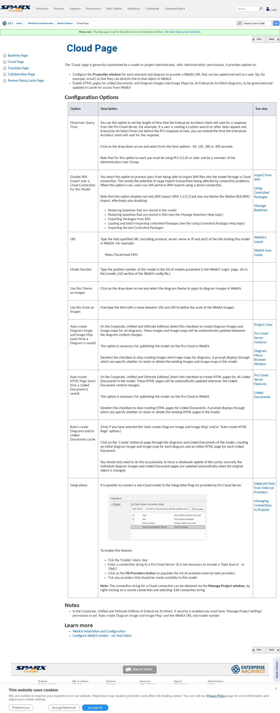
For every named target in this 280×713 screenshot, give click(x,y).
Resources (93, 8)
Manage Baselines (261, 208)
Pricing (58, 8)
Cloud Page (16, 62)
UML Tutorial (114, 8)
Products (41, 8)
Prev (259, 39)
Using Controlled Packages (261, 193)
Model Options (65, 23)
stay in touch (142, 669)
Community (152, 8)
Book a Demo (277, 670)
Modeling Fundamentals (40, 23)
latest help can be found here (184, 32)
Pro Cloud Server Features (261, 338)
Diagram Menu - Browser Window (260, 357)
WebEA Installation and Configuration (99, 631)
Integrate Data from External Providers (264, 488)
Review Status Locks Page (26, 81)
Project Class (263, 325)
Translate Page (18, 68)
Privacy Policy (216, 695)
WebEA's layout (260, 240)
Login (273, 9)
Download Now (174, 8)
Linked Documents (262, 395)
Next (271, 39)
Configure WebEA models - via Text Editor (102, 636)
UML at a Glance (80, 681)
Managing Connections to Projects (262, 505)
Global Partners (215, 681)
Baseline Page (18, 55)
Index (19, 23)
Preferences (21, 708)
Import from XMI (263, 177)
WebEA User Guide (263, 253)
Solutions (133, 8)
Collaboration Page (21, 74)
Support (75, 8)
